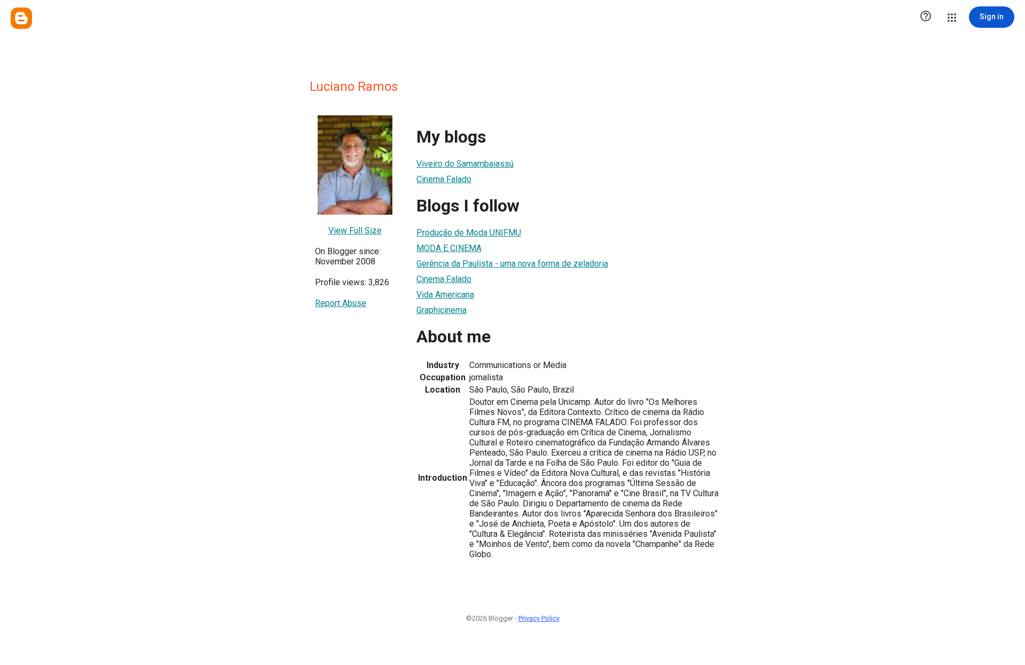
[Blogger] (21, 18)
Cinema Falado (443, 179)
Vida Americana (445, 295)
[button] (926, 17)
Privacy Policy (538, 618)
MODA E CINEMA (449, 248)
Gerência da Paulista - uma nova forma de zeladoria (512, 264)
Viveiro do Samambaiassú (465, 164)
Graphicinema (441, 310)
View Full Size (355, 230)
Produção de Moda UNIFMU (468, 233)
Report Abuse (340, 303)
